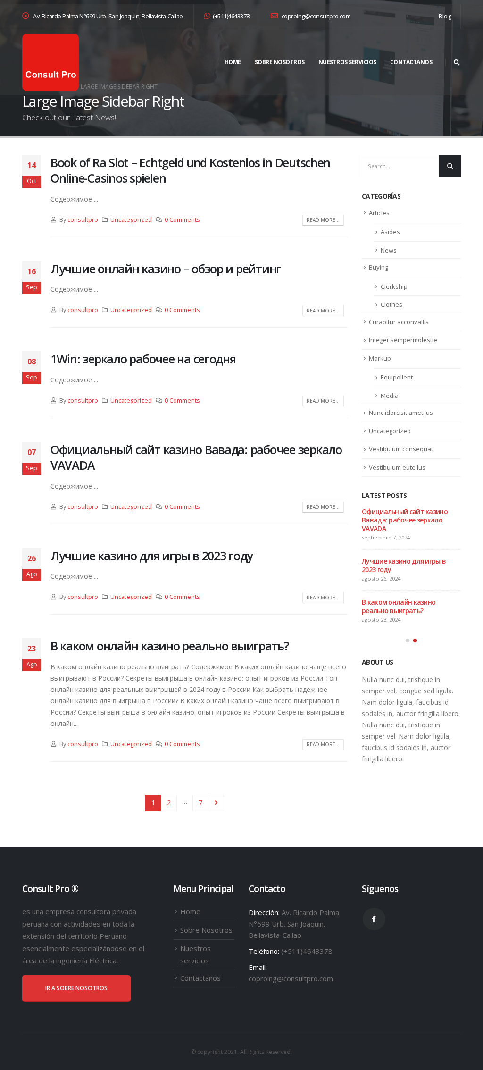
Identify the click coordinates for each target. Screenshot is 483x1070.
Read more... (323, 220)
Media (390, 395)
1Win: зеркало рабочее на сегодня (143, 359)
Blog (445, 16)
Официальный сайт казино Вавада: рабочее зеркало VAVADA (196, 457)
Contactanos (411, 62)
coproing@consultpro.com (315, 16)
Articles (379, 213)
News (389, 250)
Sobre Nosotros (280, 62)
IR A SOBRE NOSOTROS (76, 988)
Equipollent (397, 377)
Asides (390, 231)
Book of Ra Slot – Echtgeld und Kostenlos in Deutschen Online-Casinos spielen (190, 170)
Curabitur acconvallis (399, 322)
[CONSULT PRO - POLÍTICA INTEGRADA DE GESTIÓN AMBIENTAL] (50, 62)
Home (233, 62)
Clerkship (394, 286)
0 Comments (182, 220)
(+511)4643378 (231, 16)
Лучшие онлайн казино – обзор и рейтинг (165, 269)
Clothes (391, 304)
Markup (380, 358)
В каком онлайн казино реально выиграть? (169, 646)
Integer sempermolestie (403, 340)
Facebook (374, 919)
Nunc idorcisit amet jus (401, 412)
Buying (378, 267)
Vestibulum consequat (401, 449)
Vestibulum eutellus (397, 467)
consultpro (82, 220)
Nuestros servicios (347, 62)
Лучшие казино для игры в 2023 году (151, 556)
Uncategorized (131, 220)
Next (216, 803)
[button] (407, 640)
